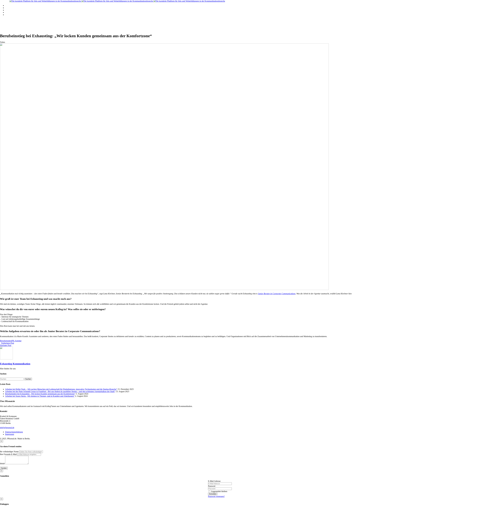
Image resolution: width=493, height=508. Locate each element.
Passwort (211, 486)
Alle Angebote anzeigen (15, 8)
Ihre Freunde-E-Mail (8, 454)
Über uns (9, 15)
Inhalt (2, 463)
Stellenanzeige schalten (14, 10)
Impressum (9, 434)
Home (7, 5)
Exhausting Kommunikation (15, 363)
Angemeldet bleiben (219, 491)
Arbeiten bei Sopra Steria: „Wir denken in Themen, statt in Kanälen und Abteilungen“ (40, 396)
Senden (4, 468)
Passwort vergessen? (216, 496)
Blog (7, 12)
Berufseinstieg (6, 341)
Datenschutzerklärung (14, 432)
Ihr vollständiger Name (9, 451)
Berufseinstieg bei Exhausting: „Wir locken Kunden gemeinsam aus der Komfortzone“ (40, 394)
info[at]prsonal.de (7, 427)
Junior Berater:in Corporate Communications (276, 294)
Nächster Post (5, 345)
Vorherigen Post (7, 343)
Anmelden (212, 494)
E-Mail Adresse (214, 481)
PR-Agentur (16, 341)
